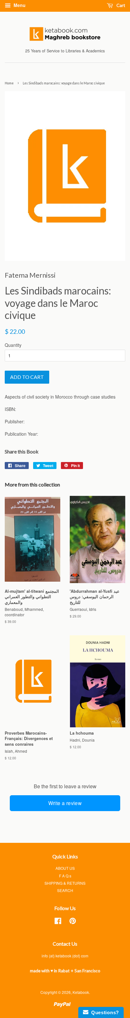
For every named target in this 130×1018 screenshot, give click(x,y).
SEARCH (65, 890)
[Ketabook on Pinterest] (72, 922)
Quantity (13, 345)
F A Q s (65, 875)
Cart (120, 5)
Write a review (65, 803)
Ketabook (81, 992)
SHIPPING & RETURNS (65, 883)
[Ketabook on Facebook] (58, 922)
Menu (19, 5)
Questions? (103, 1012)
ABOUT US (65, 868)
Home (9, 83)
